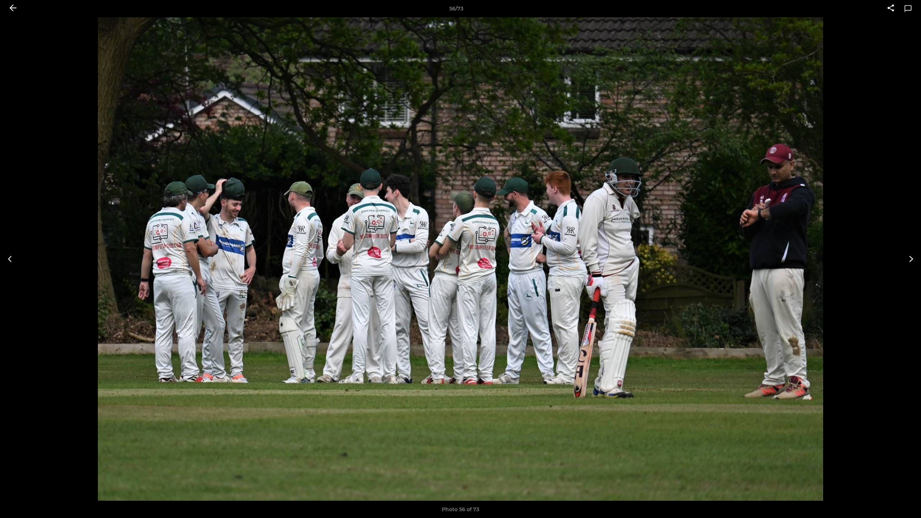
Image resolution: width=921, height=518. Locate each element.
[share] (890, 9)
